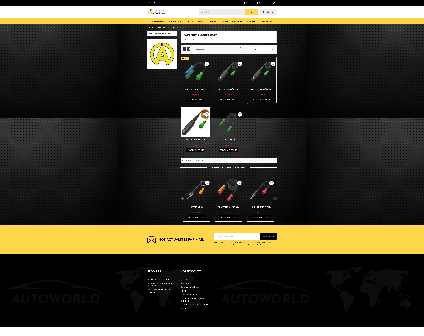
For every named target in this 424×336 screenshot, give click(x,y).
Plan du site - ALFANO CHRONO (195, 305)
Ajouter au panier (195, 100)
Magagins (185, 308)
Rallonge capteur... (228, 139)
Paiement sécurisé (189, 295)
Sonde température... (260, 207)
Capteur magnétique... (228, 89)
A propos (184, 291)
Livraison (184, 280)
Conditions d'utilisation (190, 287)
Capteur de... (197, 207)
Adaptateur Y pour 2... (195, 89)
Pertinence (261, 49)
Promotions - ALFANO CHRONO (161, 280)
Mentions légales (188, 283)
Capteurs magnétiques (159, 33)
